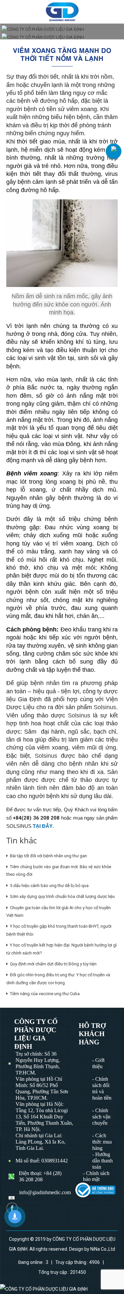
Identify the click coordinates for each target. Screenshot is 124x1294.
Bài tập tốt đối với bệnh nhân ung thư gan (47, 855)
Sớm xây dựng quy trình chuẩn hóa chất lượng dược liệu (61, 896)
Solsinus (105, 707)
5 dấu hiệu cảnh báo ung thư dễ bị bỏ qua (48, 885)
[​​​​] (95, 1189)
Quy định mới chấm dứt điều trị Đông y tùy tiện (52, 963)
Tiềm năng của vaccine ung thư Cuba (44, 993)
